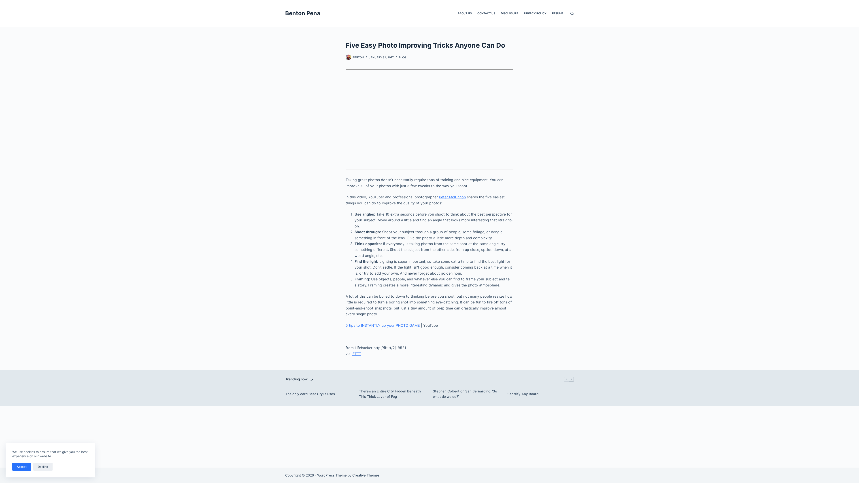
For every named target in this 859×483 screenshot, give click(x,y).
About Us (465, 13)
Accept (22, 466)
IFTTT (356, 354)
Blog (402, 57)
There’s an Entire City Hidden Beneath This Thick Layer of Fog (390, 394)
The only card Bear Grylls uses (310, 394)
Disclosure (509, 13)
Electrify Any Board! (523, 394)
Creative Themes (366, 475)
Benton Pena (302, 13)
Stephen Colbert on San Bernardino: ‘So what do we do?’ (465, 394)
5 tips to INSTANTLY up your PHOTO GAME (383, 325)
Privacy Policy (535, 13)
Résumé (557, 13)
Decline (43, 466)
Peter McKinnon (452, 197)
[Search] (572, 13)
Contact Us (486, 13)
